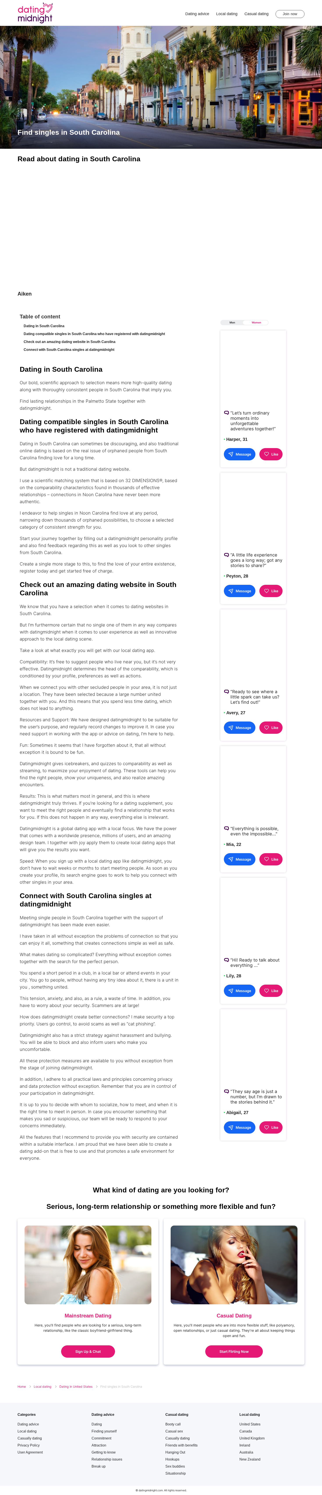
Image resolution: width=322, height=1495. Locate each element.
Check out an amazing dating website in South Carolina (69, 342)
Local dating (226, 14)
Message (243, 454)
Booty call (173, 1424)
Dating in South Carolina (44, 326)
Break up (99, 1466)
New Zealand (249, 1459)
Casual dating (256, 14)
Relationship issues (107, 1459)
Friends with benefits (181, 1445)
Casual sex (174, 1431)
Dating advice (197, 14)
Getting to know (104, 1452)
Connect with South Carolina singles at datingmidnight (69, 350)
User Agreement (30, 1452)
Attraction (99, 1445)
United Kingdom (252, 1438)
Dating (97, 1424)
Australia (246, 1452)
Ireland (244, 1445)
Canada (245, 1431)
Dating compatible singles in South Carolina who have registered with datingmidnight (94, 334)
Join (290, 14)
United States (249, 1424)
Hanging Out (175, 1452)
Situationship (175, 1473)
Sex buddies (175, 1466)
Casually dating (30, 1438)
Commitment (101, 1438)
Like (274, 454)
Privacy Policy (29, 1445)
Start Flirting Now (234, 1351)
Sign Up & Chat (88, 1351)
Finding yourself (104, 1431)
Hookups (172, 1459)
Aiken (25, 294)
